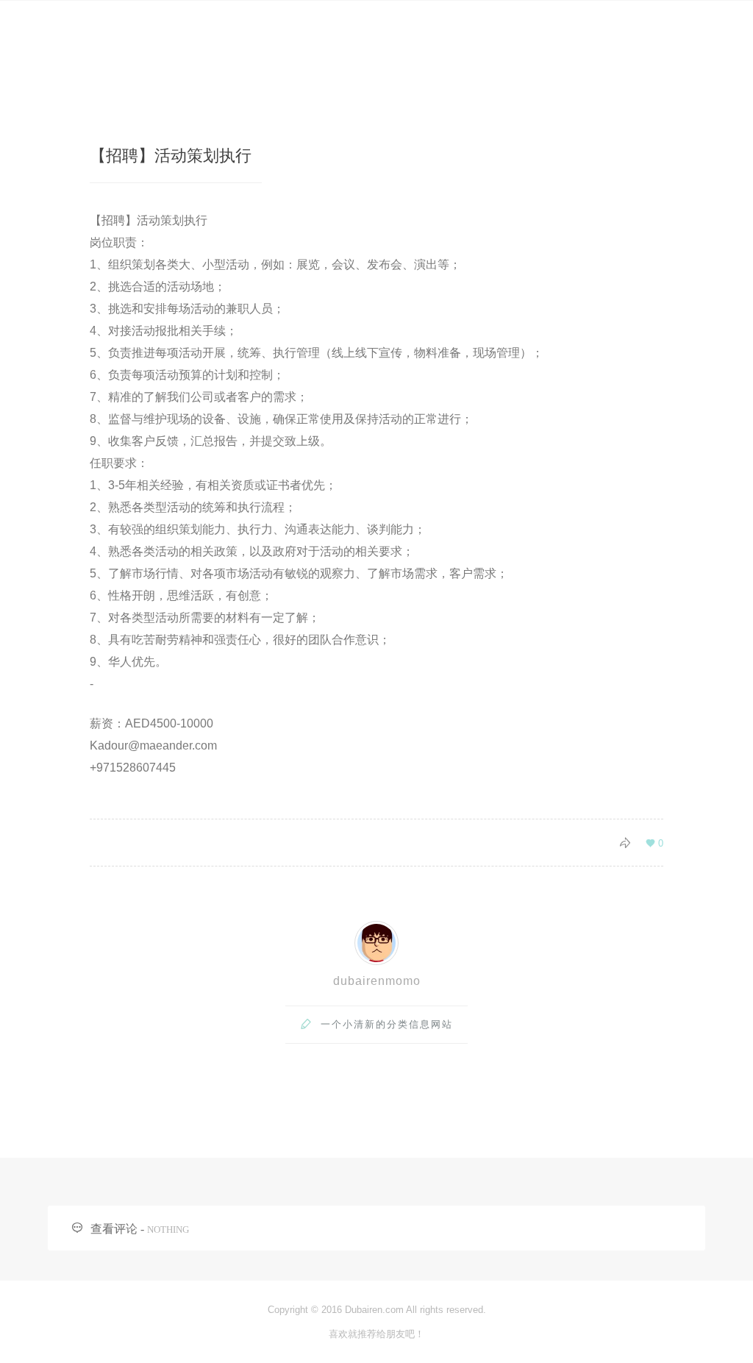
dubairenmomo (377, 981)
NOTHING (168, 1229)
